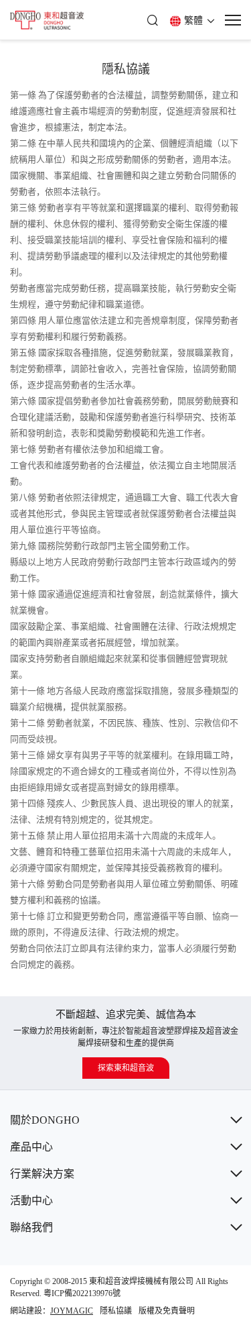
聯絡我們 (31, 1227)
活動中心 (31, 1200)
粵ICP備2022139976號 (82, 1293)
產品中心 (31, 1147)
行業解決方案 (42, 1173)
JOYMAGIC (71, 1311)
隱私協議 (116, 1311)
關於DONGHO (45, 1120)
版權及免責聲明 (167, 1311)
